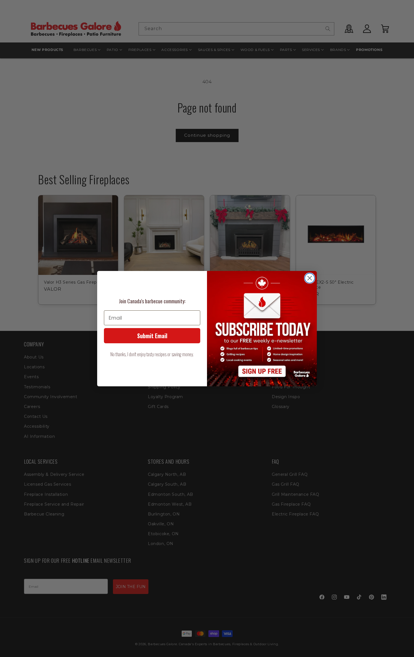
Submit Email (152, 335)
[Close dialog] (310, 278)
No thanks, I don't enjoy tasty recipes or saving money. (152, 354)
